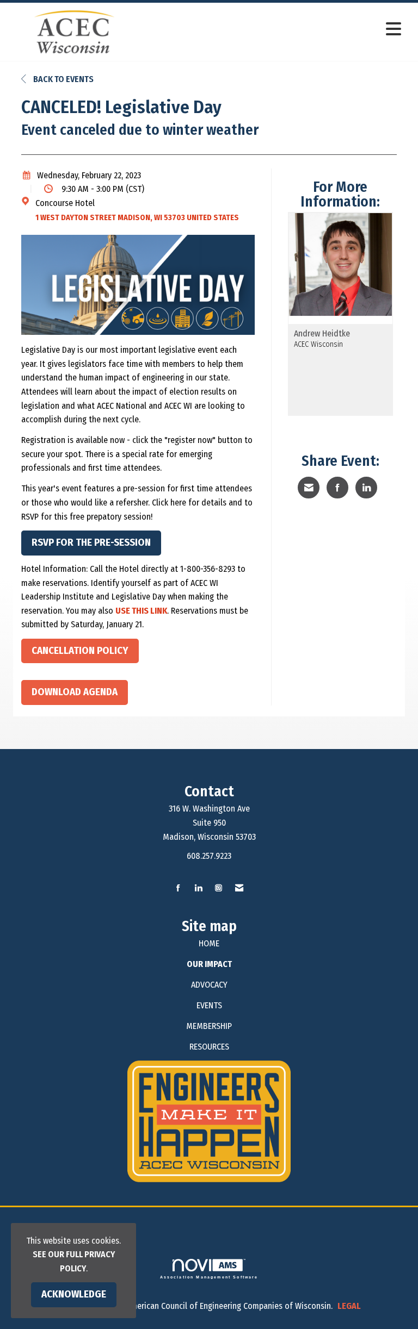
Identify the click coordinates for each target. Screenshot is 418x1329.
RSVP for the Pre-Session (91, 542)
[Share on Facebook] (337, 487)
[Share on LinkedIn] (366, 487)
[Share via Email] (308, 487)
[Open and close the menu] (274, 29)
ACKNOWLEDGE (73, 1294)
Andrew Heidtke (322, 333)
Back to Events (63, 79)
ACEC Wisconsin (318, 344)
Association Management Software (209, 1277)
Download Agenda (75, 692)
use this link (141, 611)
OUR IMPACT (209, 964)
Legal (349, 1306)
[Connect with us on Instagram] (219, 888)
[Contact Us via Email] (239, 888)
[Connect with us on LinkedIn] (198, 888)
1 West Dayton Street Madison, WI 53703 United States (137, 217)
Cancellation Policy (80, 651)
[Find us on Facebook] (178, 888)
